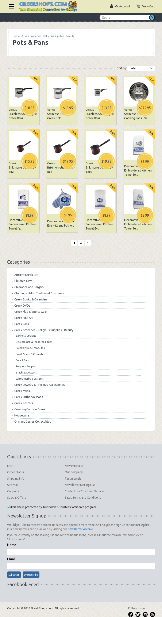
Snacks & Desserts (26, 372)
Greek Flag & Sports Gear (30, 311)
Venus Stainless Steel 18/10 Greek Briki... (23, 114)
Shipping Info (15, 478)
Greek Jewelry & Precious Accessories (39, 384)
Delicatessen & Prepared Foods (34, 341)
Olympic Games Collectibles (32, 421)
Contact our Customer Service (84, 491)
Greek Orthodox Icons (28, 397)
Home (16, 36)
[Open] (10, 6)
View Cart (148, 6)
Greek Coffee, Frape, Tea (30, 348)
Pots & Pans (22, 360)
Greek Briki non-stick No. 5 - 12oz (99, 167)
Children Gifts (23, 281)
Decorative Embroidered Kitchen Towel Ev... (99, 224)
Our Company (74, 472)
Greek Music (22, 391)
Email (11, 559)
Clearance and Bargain (29, 287)
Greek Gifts (21, 324)
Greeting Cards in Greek (29, 409)
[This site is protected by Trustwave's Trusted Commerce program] (51, 507)
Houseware (21, 415)
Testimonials (73, 478)
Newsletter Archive (80, 529)
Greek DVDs (22, 305)
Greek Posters (23, 403)
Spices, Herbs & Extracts (29, 378)
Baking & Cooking (26, 335)
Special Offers (16, 497)
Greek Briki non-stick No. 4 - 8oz (61, 167)
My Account (122, 6)
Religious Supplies (26, 366)
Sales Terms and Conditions (83, 497)
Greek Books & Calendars (31, 299)
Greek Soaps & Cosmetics (30, 354)
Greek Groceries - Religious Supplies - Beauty (43, 330)
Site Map (13, 485)
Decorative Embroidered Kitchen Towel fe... (138, 170)
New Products (74, 466)
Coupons (13, 491)
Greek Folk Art (23, 318)
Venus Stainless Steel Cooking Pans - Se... (137, 114)
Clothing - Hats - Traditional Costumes (39, 293)
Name (11, 544)
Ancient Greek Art (26, 275)
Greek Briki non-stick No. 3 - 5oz (22, 167)
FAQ (10, 466)
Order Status (15, 472)
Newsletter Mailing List (80, 485)
